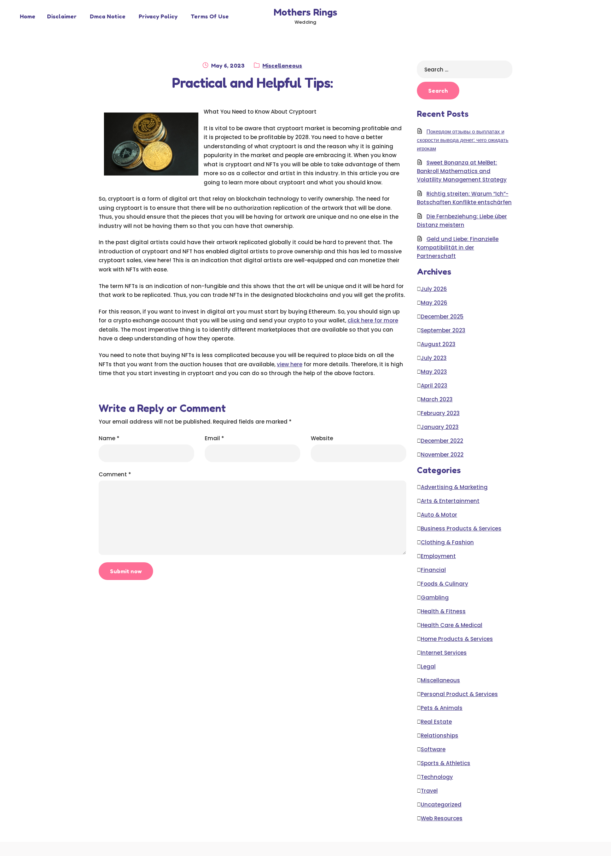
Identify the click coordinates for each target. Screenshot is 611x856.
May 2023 (434, 371)
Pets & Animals (441, 708)
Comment (115, 474)
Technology (437, 777)
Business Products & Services (461, 528)
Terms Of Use (210, 16)
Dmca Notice (108, 16)
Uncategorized (441, 804)
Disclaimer (62, 16)
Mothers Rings (305, 12)
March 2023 (437, 399)
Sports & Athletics (445, 763)
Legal (428, 666)
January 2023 (440, 427)
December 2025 (442, 316)
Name (109, 438)
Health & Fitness (443, 611)
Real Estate (436, 721)
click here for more (373, 320)
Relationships (439, 735)
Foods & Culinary (444, 583)
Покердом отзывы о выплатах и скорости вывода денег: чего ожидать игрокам (462, 140)
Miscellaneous (282, 65)
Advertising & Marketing (454, 487)
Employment (438, 556)
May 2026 (434, 302)
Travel (429, 790)
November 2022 (442, 454)
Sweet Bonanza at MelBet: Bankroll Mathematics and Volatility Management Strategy (462, 171)
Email (214, 438)
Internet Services (444, 652)
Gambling (435, 597)
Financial (433, 570)
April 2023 (434, 385)
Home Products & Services (457, 639)
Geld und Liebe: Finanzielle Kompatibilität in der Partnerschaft (458, 247)
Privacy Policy (158, 16)
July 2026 (434, 289)
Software (433, 749)
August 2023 (438, 344)
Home (27, 16)
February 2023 (440, 413)
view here (289, 364)
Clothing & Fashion (447, 542)
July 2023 (434, 358)
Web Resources (441, 818)
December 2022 (442, 440)
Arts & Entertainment (450, 501)
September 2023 (443, 330)
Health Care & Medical (451, 625)
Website (322, 438)
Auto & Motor (439, 514)
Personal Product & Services (459, 694)
